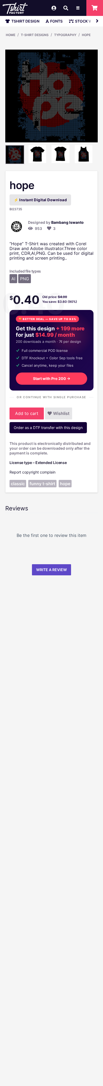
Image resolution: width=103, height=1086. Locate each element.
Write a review (51, 569)
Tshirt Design (25, 21)
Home (10, 35)
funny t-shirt (42, 483)
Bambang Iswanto (67, 222)
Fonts (56, 21)
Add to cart (26, 413)
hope (86, 35)
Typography (65, 35)
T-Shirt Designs (35, 35)
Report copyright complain (32, 472)
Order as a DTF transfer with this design (48, 427)
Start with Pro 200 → (51, 378)
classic (18, 483)
